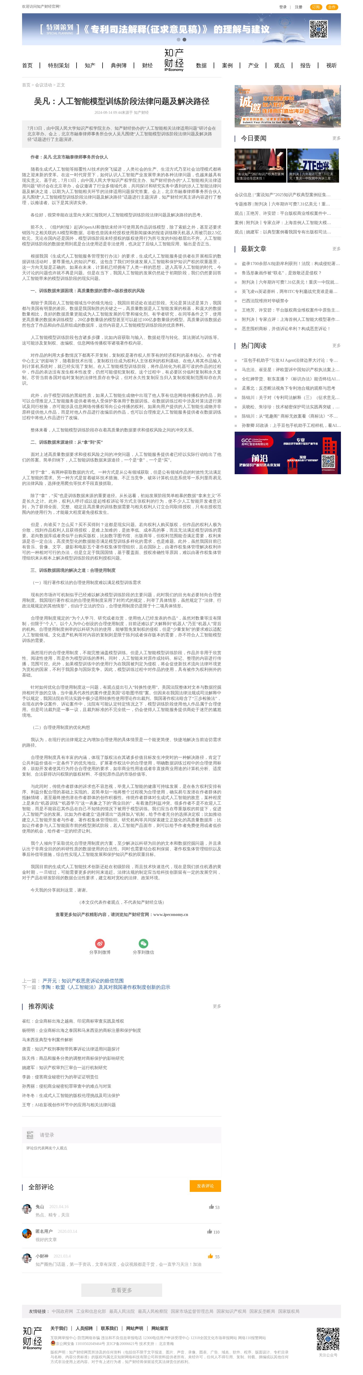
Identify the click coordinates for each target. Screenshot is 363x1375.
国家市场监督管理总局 (192, 1311)
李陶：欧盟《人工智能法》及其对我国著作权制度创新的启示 (105, 987)
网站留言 (159, 1328)
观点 (279, 65)
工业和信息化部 (91, 1311)
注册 (298, 7)
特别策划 (58, 65)
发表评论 (205, 1186)
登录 (283, 7)
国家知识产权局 (231, 1311)
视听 (331, 65)
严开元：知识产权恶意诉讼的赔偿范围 (83, 980)
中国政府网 (62, 1311)
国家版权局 (288, 1311)
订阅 (316, 7)
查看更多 (121, 1290)
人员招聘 (84, 1328)
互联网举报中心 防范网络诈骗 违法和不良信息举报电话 (96, 1338)
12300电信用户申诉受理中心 (166, 1338)
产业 (253, 65)
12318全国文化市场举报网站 (214, 1338)
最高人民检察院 (153, 1311)
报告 (305, 65)
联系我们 (109, 1328)
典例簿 (119, 65)
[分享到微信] (143, 943)
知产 (90, 65)
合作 (332, 7)
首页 (27, 65)
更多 (217, 1006)
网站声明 (134, 1328)
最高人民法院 (122, 1311)
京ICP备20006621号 (122, 1344)
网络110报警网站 (252, 1338)
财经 (147, 65)
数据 (201, 65)
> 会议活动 (42, 85)
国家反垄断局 (262, 1311)
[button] (178, 39)
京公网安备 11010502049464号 (80, 1344)
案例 (227, 65)
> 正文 (59, 85)
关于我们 (58, 1328)
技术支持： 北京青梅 (156, 1344)
